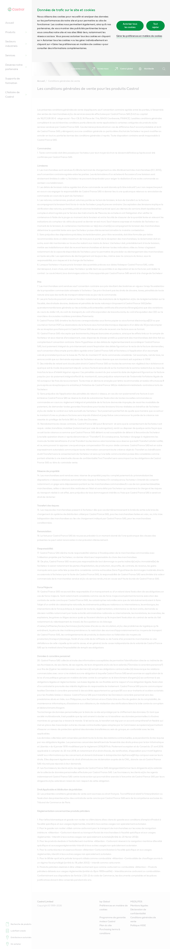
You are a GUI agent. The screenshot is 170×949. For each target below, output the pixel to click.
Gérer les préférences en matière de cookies (139, 36)
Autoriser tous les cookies (130, 25)
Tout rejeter (155, 25)
